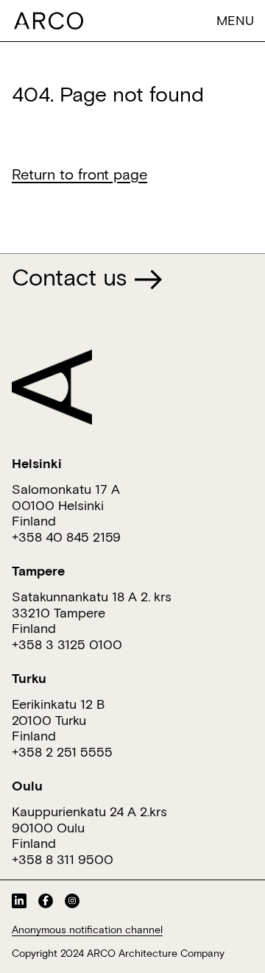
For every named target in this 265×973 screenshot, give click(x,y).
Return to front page (79, 174)
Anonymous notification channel (87, 929)
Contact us (72, 277)
